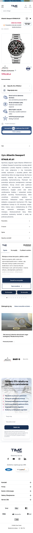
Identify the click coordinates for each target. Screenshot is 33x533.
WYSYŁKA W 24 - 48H (27, 24)
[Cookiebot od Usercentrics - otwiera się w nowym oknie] (23, 245)
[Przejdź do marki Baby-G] (16, 359)
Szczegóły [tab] (14, 250)
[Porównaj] (27, 18)
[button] (16, 49)
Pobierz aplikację (16, 131)
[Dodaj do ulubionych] (30, 18)
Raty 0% (18, 86)
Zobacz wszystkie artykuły (23, 306)
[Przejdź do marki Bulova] (25, 359)
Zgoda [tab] (5, 250)
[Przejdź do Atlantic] (7, 359)
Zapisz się (16, 427)
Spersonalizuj (15, 286)
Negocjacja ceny (18, 90)
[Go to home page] (14, 6)
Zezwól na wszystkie (16, 280)
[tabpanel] (16, 183)
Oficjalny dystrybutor (7, 70)
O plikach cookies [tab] (25, 250)
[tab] (16, 146)
